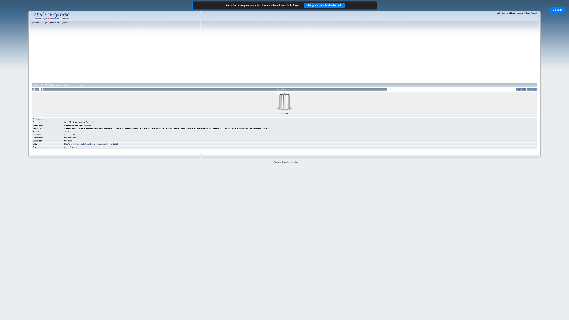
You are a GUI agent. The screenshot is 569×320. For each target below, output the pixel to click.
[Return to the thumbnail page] (34, 89)
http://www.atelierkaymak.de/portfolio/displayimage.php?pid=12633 (91, 144)
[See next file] (529, 89)
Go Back (557, 10)
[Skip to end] (534, 89)
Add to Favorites (70, 147)
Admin (67, 125)
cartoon (59, 85)
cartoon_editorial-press (73, 85)
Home (37, 85)
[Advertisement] (284, 59)
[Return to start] (518, 89)
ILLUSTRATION (47, 85)
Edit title (284, 113)
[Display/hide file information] (39, 89)
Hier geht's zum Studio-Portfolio (324, 5)
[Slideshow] (45, 89)
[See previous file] (523, 89)
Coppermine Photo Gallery (290, 162)
